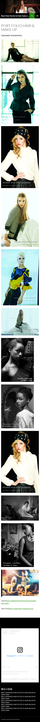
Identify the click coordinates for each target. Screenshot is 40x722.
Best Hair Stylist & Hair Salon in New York (15, 16)
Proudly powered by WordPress (10, 719)
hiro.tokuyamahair (22, 679)
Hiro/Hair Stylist (8, 679)
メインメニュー (37, 15)
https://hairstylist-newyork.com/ (21, 608)
